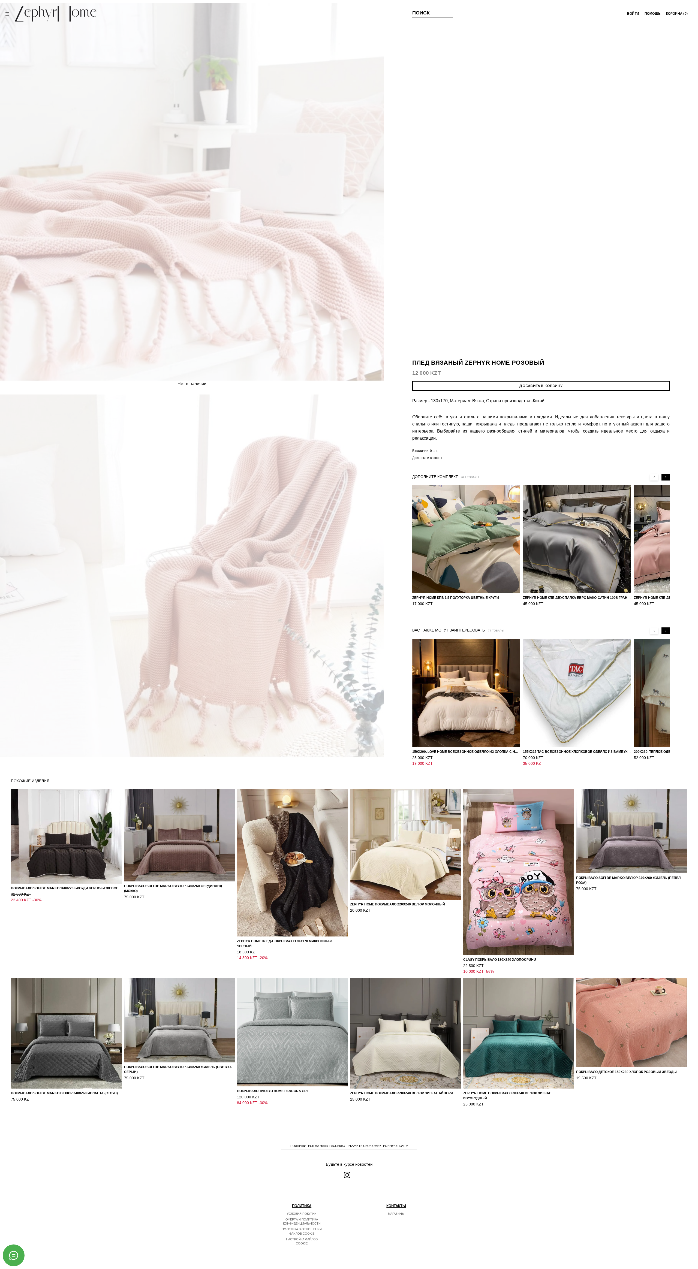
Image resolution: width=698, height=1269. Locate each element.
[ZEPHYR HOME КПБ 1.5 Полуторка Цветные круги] (466, 539)
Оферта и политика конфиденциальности (302, 1221)
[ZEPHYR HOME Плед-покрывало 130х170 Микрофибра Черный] (292, 862)
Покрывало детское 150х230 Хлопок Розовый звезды (626, 1072)
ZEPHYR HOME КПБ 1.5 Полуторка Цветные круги (455, 598)
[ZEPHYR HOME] (56, 13)
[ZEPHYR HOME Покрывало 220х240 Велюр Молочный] (405, 844)
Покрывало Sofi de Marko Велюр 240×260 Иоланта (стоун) (64, 1093)
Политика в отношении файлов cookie (302, 1231)
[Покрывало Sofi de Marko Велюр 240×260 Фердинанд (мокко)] (179, 835)
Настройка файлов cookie (302, 1241)
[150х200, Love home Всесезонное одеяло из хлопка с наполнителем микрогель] (466, 693)
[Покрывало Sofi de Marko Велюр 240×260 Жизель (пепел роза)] (631, 831)
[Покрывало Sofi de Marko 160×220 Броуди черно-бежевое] (66, 836)
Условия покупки (302, 1213)
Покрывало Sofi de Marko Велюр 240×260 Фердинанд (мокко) (173, 888)
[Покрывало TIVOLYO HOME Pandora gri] (292, 1032)
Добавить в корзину (540, 386)
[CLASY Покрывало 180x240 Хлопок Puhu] (518, 872)
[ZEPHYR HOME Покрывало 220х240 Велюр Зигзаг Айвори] (405, 1033)
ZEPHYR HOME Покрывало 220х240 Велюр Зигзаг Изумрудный (507, 1095)
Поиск (421, 13)
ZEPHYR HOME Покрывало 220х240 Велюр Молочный (397, 904)
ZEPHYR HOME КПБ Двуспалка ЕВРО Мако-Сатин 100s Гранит (577, 598)
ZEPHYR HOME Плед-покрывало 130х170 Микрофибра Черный (285, 943)
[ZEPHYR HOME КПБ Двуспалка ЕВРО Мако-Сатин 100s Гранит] (577, 539)
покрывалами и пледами (526, 417)
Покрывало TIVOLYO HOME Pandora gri (272, 1091)
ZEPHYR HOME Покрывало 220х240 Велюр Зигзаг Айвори (401, 1093)
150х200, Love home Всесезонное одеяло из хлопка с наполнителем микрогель (466, 751)
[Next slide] (665, 477)
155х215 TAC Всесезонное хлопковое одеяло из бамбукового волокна (577, 751)
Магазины (396, 1213)
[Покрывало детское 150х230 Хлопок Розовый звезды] (631, 1022)
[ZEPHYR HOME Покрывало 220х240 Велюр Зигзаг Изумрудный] (518, 1033)
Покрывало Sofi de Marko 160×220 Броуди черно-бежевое (64, 888)
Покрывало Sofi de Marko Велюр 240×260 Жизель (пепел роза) (628, 880)
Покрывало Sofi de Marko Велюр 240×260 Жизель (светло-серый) (178, 1069)
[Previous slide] (654, 477)
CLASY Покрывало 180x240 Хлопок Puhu (499, 960)
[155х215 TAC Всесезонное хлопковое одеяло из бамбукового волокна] (577, 693)
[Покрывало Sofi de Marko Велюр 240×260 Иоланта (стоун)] (66, 1033)
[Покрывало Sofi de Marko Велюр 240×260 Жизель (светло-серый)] (179, 1020)
